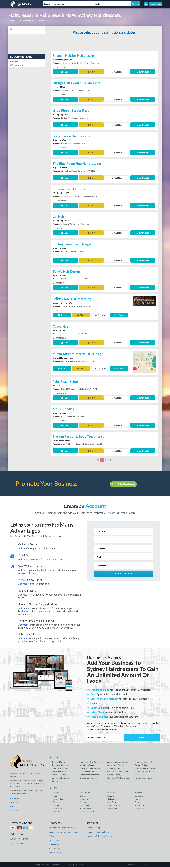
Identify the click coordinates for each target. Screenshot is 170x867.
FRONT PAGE (16, 843)
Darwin (83, 796)
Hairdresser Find (87, 771)
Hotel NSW (140, 774)
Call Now (118, 72)
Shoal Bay (84, 805)
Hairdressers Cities (26, 20)
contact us (71, 827)
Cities (13, 806)
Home (13, 20)
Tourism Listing (58, 762)
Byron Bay (84, 799)
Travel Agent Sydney (144, 778)
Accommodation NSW (144, 762)
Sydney (56, 792)
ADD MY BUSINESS (19, 839)
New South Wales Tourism (118, 778)
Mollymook (112, 808)
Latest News (54, 840)
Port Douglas (113, 802)
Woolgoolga (17, 65)
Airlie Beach (85, 808)
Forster (138, 802)
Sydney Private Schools (90, 768)
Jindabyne (111, 799)
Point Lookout (113, 805)
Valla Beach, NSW (46, 20)
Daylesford (58, 805)
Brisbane (111, 792)
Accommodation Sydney (117, 762)
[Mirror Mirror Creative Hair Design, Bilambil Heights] (144, 362)
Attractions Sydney (115, 765)
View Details (143, 72)
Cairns (83, 802)
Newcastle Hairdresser (145, 771)
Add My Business (123, 484)
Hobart (110, 796)
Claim (92, 72)
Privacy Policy (55, 852)
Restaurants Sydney (88, 778)
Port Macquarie (87, 811)
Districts (14, 810)
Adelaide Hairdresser (61, 774)
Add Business (155, 4)
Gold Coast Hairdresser (117, 771)
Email (66, 72)
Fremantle (57, 808)
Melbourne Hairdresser (145, 768)
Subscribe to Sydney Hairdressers (63, 832)
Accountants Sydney (61, 765)
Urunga (14, 61)
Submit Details (123, 573)
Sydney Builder (141, 765)
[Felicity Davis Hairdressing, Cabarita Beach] (144, 307)
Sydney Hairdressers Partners (100, 836)
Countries (14, 799)
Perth (55, 796)
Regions (14, 802)
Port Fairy (139, 805)
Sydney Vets (57, 781)
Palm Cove (139, 808)
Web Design (54, 844)
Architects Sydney (87, 765)
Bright (56, 802)
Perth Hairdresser (60, 771)
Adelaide (138, 792)
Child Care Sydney (60, 768)
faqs (59, 848)
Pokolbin (57, 811)
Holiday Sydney (114, 774)
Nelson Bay (58, 799)
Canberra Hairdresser (89, 774)
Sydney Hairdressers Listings (136, 864)
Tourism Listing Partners (90, 762)
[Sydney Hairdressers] (23, 5)
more (107, 460)
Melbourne (85, 792)
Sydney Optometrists (61, 778)
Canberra (139, 796)
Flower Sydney (113, 768)
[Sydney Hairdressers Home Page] (146, 4)
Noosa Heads (140, 799)
